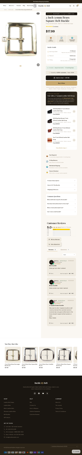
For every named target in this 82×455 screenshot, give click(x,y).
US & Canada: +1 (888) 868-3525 (14, 432)
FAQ (31, 402)
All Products (7, 417)
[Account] (73, 5)
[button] (70, 273)
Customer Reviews (34, 414)
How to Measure (34, 408)
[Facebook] (39, 393)
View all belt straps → (61, 148)
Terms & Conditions (60, 411)
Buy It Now (61, 83)
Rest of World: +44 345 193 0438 (15, 434)
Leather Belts (7, 405)
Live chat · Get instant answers (14, 426)
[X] (47, 393)
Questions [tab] (64, 249)
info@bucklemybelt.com (12, 437)
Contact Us (33, 405)
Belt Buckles (10, 9)
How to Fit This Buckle (53, 185)
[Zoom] (38, 64)
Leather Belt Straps (9, 402)
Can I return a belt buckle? (54, 211)
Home (5, 9)
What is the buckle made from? (55, 207)
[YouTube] (43, 393)
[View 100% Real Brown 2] (74, 130)
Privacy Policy (59, 408)
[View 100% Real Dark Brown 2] (74, 121)
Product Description (53, 180)
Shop (4, 5)
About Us (11, 5)
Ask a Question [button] (55, 244)
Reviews (19, 5)
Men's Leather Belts (9, 408)
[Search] (70, 5)
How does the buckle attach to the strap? (58, 203)
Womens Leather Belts (10, 411)
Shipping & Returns (52, 189)
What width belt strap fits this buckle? (57, 199)
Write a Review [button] (55, 239)
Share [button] (51, 273)
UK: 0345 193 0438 (11, 429)
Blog (24, 5)
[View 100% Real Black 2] (74, 111)
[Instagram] (34, 393)
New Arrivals (30, 5)
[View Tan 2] (74, 140)
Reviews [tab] (51, 249)
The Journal (58, 405)
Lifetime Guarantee (35, 411)
